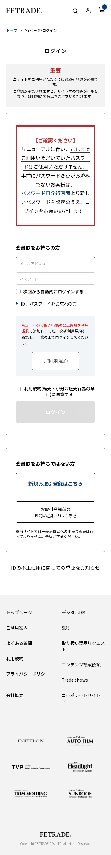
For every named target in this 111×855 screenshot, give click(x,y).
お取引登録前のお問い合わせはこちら (55, 512)
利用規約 (14, 658)
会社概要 (14, 695)
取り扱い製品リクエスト (83, 646)
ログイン (55, 412)
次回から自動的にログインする (53, 292)
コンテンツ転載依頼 (81, 664)
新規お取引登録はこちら (55, 483)
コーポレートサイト (81, 695)
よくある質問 (19, 643)
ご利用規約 (55, 360)
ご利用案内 (17, 628)
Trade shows (75, 680)
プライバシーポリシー (25, 677)
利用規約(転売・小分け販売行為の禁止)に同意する (59, 392)
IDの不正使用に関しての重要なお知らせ (55, 567)
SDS (66, 628)
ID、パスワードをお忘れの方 (49, 304)
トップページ (19, 612)
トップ (11, 30)
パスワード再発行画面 (45, 193)
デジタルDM (73, 612)
